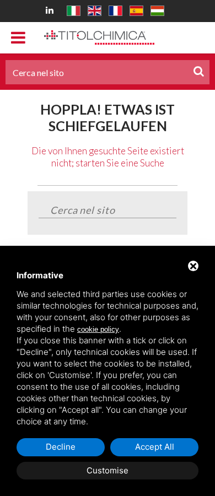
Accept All (154, 446)
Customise (107, 470)
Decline (61, 446)
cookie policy (98, 329)
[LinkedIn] (51, 10)
